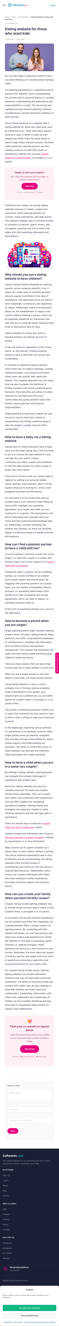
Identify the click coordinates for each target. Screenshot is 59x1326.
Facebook (7, 1243)
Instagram (7, 1248)
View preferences (29, 1315)
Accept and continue (29, 1308)
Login (53, 5)
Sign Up (6, 1175)
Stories (6, 1195)
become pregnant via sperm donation (24, 837)
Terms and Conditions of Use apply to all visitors (40, 1322)
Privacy (6, 1219)
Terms (5, 1224)
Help (5, 1209)
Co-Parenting (23, 17)
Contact (6, 1214)
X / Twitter (7, 1253)
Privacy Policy (18, 1322)
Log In (5, 1180)
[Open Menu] (4, 5)
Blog (13, 17)
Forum (5, 1185)
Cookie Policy (8, 1322)
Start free (29, 186)
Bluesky (6, 1258)
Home (7, 17)
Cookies (6, 1229)
